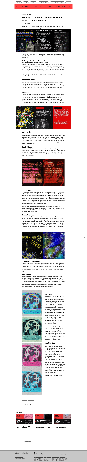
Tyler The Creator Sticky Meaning (41, 459)
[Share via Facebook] (22, 404)
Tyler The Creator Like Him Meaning (41, 460)
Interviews (57, 6)
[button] (69, 6)
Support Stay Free (19, 457)
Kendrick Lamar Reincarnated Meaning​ (60, 459)
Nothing (42, 397)
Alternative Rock (30, 397)
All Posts (17, 6)
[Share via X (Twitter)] (25, 404)
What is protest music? (20, 458)
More (63, 6)
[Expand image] (25, 40)
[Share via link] (30, 404)
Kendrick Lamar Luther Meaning (58, 460)
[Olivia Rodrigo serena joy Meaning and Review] (24, 419)
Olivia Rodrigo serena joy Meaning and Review (23, 426)
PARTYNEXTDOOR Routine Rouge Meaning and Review (43, 426)
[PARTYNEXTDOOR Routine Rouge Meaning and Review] (43, 419)
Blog (16, 454)
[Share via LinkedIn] (28, 404)
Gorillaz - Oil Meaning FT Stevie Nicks (59, 454)
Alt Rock (23, 397)
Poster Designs (34, 6)
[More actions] (64, 14)
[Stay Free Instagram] (84, 238)
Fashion (42, 6)
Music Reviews (25, 6)
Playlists (16, 456)
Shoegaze (37, 397)
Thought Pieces (49, 6)
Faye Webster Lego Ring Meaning (59, 457)
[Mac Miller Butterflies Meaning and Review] (62, 419)
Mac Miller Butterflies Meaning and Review (61, 426)
